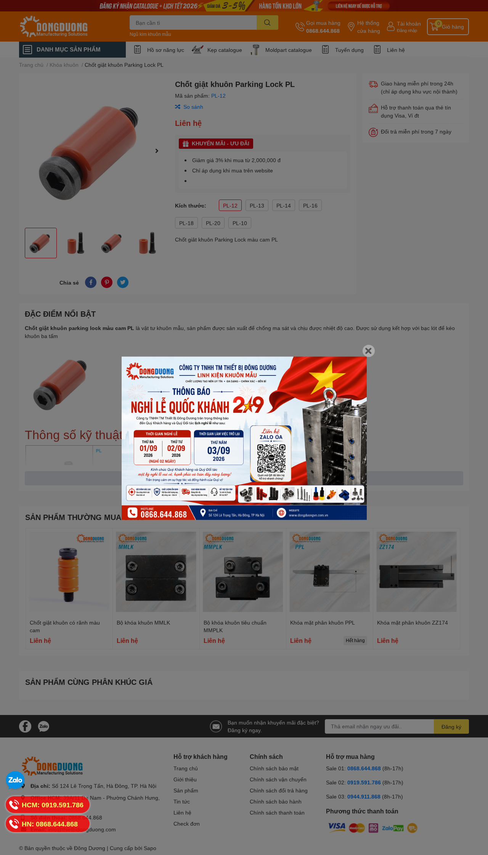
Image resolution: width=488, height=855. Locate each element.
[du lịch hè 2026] (244, 438)
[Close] (369, 351)
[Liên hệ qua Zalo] (15, 780)
